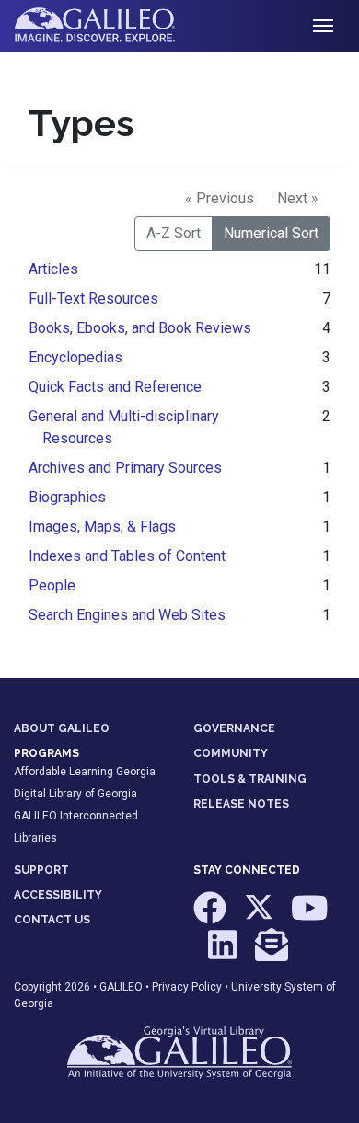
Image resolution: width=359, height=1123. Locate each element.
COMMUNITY (230, 753)
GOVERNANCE (234, 728)
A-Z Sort (173, 233)
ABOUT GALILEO (62, 728)
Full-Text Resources (93, 298)
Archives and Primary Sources (125, 467)
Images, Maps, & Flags (102, 526)
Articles (53, 269)
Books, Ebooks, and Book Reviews (140, 328)
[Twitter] (260, 917)
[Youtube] (310, 917)
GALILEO (121, 986)
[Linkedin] (224, 952)
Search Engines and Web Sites (127, 615)
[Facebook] (211, 917)
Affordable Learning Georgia (85, 771)
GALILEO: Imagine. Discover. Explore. (109, 25)
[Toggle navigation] (323, 26)
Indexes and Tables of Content (127, 556)
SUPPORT (41, 870)
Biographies (67, 497)
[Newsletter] (271, 952)
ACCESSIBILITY (58, 894)
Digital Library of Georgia (75, 793)
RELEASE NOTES (241, 803)
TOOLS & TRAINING (250, 779)
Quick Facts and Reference (115, 386)
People (52, 585)
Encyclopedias (75, 357)
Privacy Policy (187, 986)
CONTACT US (52, 919)
